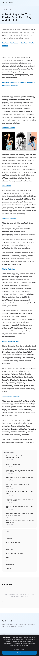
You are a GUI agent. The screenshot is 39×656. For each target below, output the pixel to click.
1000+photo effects (11, 396)
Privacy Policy (19, 649)
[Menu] (35, 2)
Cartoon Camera (9, 218)
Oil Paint (6, 186)
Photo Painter (8, 269)
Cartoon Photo (8, 128)
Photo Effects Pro (10, 341)
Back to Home (8, 10)
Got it (19, 653)
